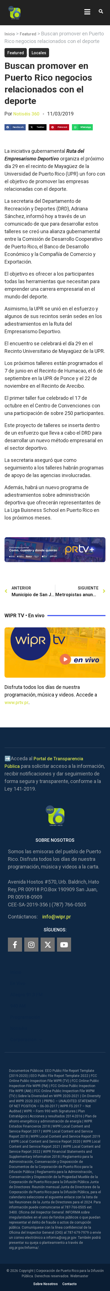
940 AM (18, 1006)
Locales (39, 53)
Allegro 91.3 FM (26, 994)
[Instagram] (31, 945)
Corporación (23, 1039)
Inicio (10, 34)
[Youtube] (64, 945)
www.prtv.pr (16, 702)
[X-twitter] (48, 945)
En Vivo (17, 983)
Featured (28, 34)
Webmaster (79, 1276)
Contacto (69, 1284)
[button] (100, 11)
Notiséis (18, 1028)
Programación (25, 1017)
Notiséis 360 (26, 114)
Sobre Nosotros (45, 1284)
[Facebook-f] (15, 945)
